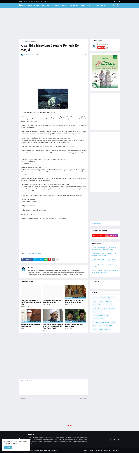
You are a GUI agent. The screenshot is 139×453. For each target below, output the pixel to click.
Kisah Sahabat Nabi (98, 318)
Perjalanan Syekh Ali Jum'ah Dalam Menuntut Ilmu (52, 301)
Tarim (94, 325)
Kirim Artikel (47, 1)
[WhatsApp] (46, 259)
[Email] (53, 259)
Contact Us (32, 1)
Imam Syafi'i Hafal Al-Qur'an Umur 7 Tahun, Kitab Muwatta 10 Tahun (31, 302)
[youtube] (119, 1)
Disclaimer (39, 1)
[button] (113, 5)
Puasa (113, 322)
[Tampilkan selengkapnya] (57, 259)
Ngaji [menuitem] (64, 5)
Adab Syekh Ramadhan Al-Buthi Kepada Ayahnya (30, 325)
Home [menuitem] (30, 5)
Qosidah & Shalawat (98, 304)
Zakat (94, 329)
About (25, 1)
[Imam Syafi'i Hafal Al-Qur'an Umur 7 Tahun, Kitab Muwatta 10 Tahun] (31, 292)
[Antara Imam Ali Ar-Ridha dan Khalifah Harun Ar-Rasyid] (75, 292)
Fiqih (94, 298)
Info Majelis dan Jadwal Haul (101, 322)
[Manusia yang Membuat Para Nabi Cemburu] (75, 316)
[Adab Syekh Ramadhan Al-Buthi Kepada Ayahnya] (31, 316)
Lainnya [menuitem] (89, 5)
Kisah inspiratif (31, 41)
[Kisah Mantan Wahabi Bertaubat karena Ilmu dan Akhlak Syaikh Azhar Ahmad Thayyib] (53, 316)
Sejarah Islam (97, 311)
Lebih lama (83, 399)
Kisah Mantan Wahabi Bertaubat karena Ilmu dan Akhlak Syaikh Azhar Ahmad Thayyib (53, 326)
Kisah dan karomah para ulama (107, 298)
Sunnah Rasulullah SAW (105, 325)
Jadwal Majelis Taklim (105, 329)
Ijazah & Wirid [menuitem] (74, 5)
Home (20, 1)
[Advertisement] (69, 23)
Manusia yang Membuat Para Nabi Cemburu (74, 325)
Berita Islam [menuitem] (46, 5)
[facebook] (114, 1)
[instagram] (116, 1)
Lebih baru (23, 399)
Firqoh (101, 301)
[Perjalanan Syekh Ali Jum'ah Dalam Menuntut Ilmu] (53, 292)
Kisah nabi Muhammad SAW (100, 315)
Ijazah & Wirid (96, 308)
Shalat (95, 301)
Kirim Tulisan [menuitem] (100, 5)
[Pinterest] (49, 259)
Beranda (23, 41)
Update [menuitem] (36, 5)
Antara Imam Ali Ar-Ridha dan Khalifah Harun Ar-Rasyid (74, 301)
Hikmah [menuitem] (56, 5)
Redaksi (30, 268)
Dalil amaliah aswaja (109, 308)
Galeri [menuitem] (83, 5)
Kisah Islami (37, 253)
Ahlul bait (108, 301)
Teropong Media (96, 286)
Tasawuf (109, 304)
